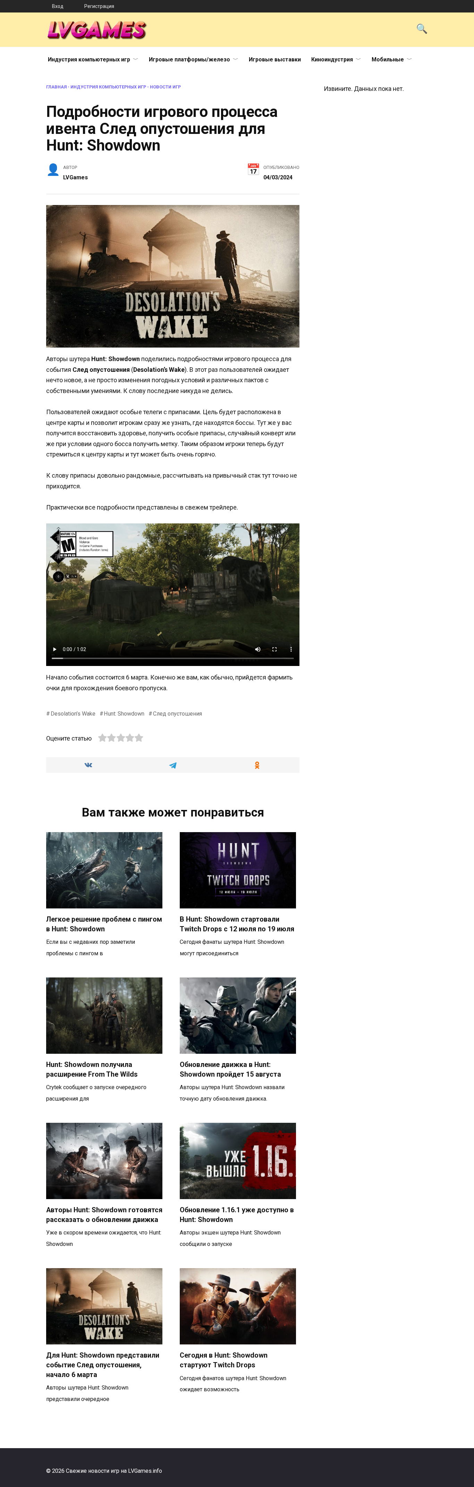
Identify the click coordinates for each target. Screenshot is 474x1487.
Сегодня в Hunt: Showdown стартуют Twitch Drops (224, 1360)
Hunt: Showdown (124, 713)
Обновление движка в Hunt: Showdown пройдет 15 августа (230, 1069)
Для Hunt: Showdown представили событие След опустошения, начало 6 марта (102, 1364)
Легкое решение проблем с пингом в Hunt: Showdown (104, 924)
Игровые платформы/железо (189, 59)
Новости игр (165, 86)
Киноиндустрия (332, 59)
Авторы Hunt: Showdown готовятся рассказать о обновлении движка (104, 1215)
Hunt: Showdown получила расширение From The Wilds (92, 1069)
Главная (56, 86)
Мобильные (388, 59)
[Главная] (26, 6)
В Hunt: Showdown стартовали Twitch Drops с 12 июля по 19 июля (237, 924)
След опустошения (177, 713)
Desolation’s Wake (73, 713)
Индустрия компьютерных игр (89, 59)
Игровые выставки (275, 59)
